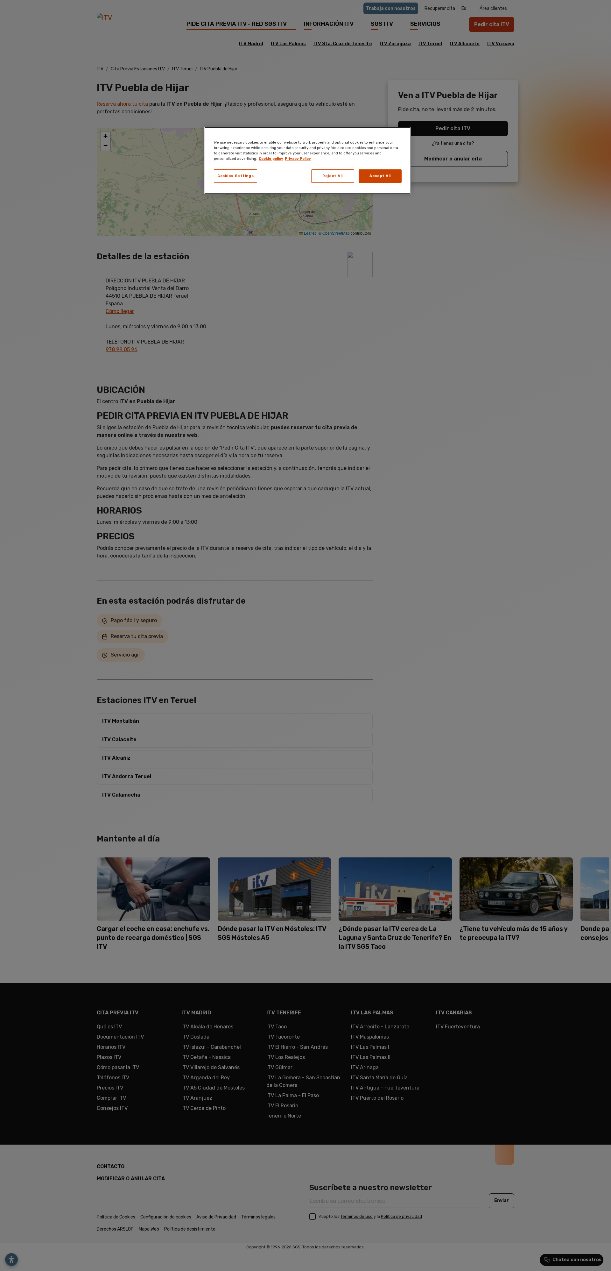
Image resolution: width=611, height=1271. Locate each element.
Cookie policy (271, 158)
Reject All (332, 176)
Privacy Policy (298, 158)
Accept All (380, 176)
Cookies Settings (235, 176)
